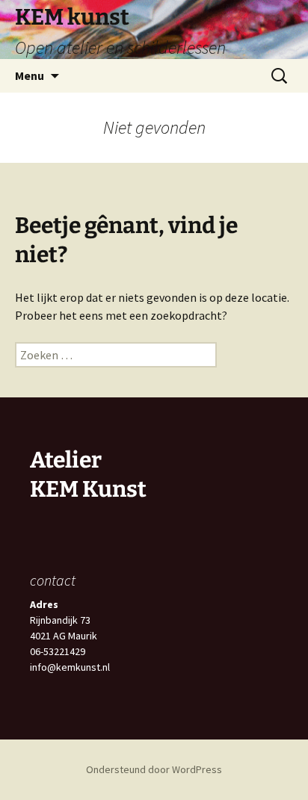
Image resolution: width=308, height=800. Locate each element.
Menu (29, 75)
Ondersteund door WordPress (154, 769)
